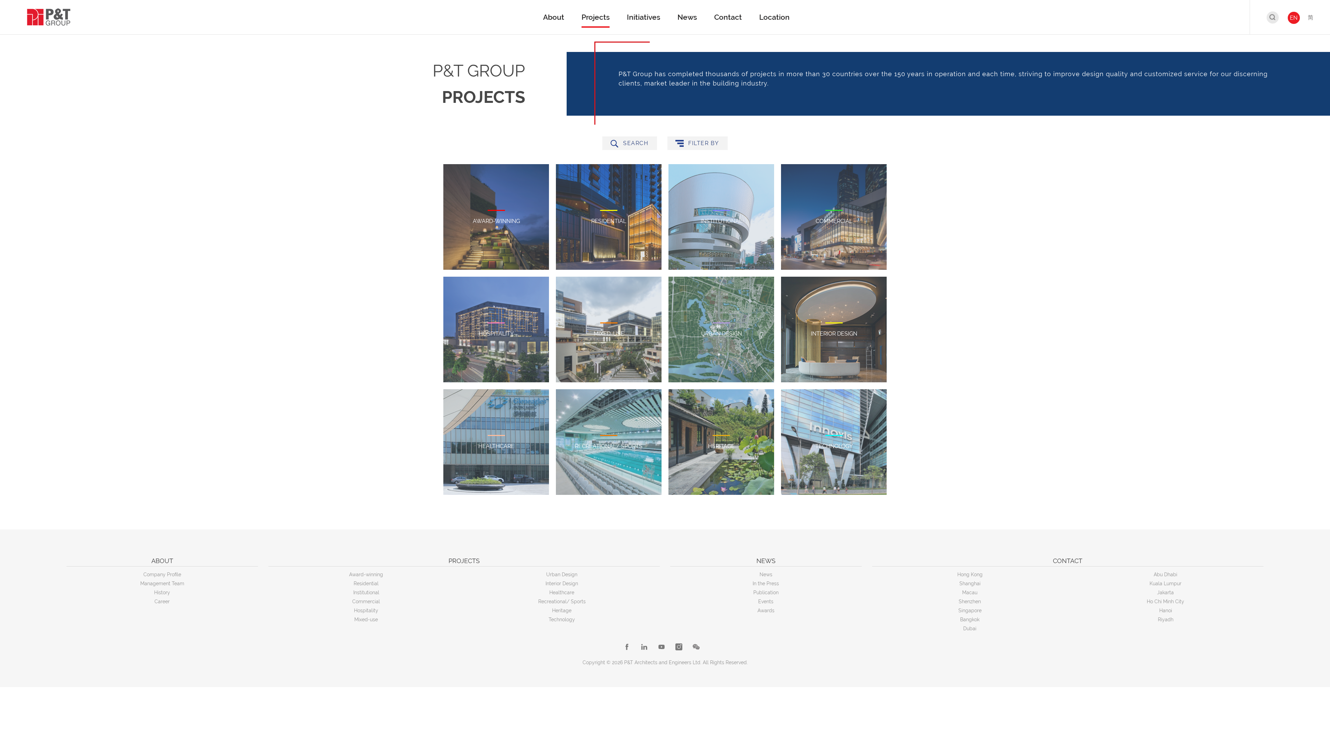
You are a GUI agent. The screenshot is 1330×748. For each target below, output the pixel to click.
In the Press (766, 583)
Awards (765, 610)
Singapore (970, 610)
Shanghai (970, 583)
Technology (562, 619)
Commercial (366, 601)
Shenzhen (970, 601)
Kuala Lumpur (1165, 583)
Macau (969, 592)
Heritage (561, 610)
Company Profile (162, 574)
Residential (366, 583)
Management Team (162, 583)
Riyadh (1165, 619)
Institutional (366, 592)
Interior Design (562, 583)
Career (162, 601)
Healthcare (561, 592)
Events (765, 601)
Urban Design (561, 574)
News (766, 574)
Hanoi (1165, 610)
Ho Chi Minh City (1165, 601)
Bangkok (969, 619)
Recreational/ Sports (562, 601)
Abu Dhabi (1165, 574)
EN (1293, 18)
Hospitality (366, 610)
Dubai (969, 628)
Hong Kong (970, 574)
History (162, 592)
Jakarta (1165, 592)
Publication (766, 592)
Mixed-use (366, 619)
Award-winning (366, 574)
